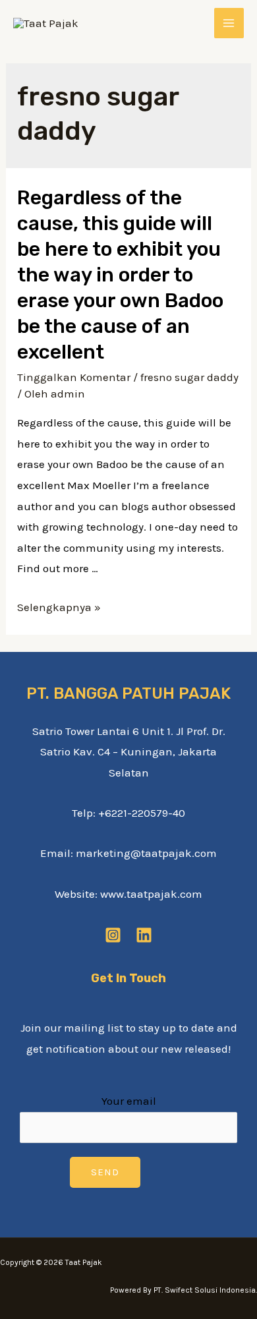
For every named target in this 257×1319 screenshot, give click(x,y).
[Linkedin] (144, 935)
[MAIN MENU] (229, 23)
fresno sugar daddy (189, 377)
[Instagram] (113, 935)
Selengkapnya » (59, 607)
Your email (128, 1100)
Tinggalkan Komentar (73, 377)
